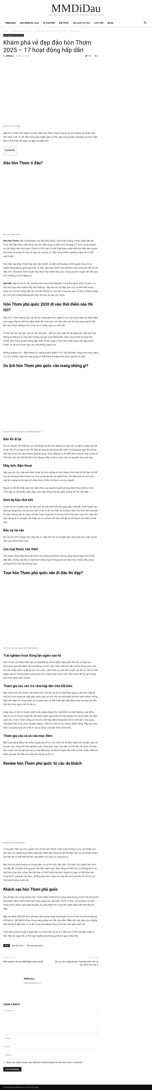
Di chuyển (49, 22)
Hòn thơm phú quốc (35, 945)
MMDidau (10, 22)
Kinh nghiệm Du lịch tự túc (22, 31)
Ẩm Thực (64, 22)
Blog (110, 22)
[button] (145, 23)
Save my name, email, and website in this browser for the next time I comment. (44, 1062)
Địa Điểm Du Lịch (29, 22)
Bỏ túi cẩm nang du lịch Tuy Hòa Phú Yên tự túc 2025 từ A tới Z (76, 963)
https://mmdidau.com (32, 983)
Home (5, 31)
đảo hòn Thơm (17, 945)
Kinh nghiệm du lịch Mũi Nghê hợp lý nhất (23, 961)
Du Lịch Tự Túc (81, 22)
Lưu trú (98, 22)
